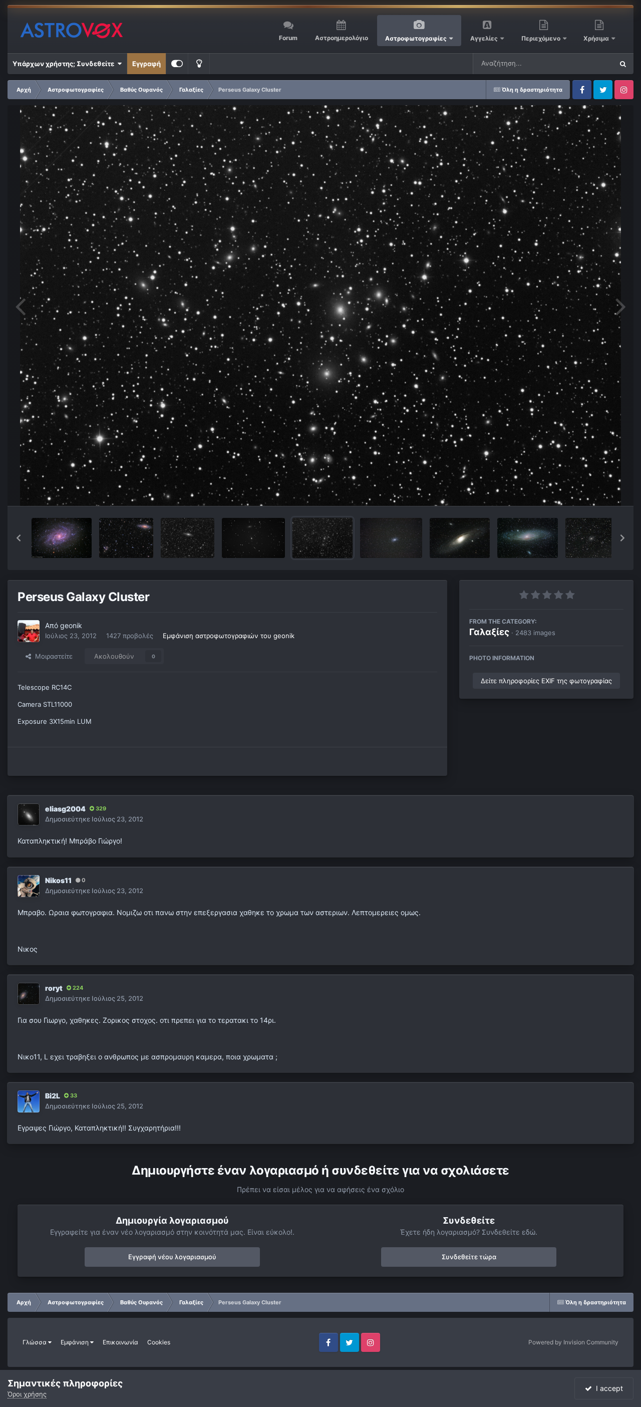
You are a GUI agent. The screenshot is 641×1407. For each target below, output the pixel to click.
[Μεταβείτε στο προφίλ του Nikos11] (29, 886)
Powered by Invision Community (573, 1342)
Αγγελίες (484, 38)
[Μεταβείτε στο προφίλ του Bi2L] (29, 1101)
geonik (71, 625)
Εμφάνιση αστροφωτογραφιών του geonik (228, 636)
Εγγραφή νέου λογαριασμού (172, 1257)
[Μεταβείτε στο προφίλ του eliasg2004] (29, 814)
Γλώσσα (35, 1342)
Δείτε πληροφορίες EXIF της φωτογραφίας (546, 681)
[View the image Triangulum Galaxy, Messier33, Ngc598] (62, 538)
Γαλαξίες (489, 632)
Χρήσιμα (596, 38)
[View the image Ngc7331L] (187, 538)
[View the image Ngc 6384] (592, 538)
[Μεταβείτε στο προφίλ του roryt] (29, 994)
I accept (607, 1388)
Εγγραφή (146, 64)
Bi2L (52, 1095)
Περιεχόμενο (541, 38)
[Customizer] (177, 63)
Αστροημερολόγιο (341, 38)
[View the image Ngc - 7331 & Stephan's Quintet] (126, 538)
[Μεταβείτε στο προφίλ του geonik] (29, 631)
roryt (54, 988)
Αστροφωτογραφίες (416, 38)
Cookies (158, 1342)
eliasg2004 (65, 808)
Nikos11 (58, 880)
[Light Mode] (198, 63)
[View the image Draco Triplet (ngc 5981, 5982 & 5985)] (253, 538)
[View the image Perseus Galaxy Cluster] (322, 538)
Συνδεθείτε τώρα (469, 1257)
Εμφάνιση (75, 1342)
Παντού (588, 63)
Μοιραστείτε (52, 656)
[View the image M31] (527, 538)
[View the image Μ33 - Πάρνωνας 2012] (391, 538)
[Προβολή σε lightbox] (320, 305)
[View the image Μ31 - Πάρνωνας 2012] (460, 538)
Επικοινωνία (120, 1342)
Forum (288, 38)
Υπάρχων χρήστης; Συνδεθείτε (65, 64)
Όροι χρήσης (27, 1394)
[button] (19, 538)
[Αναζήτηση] (622, 63)
